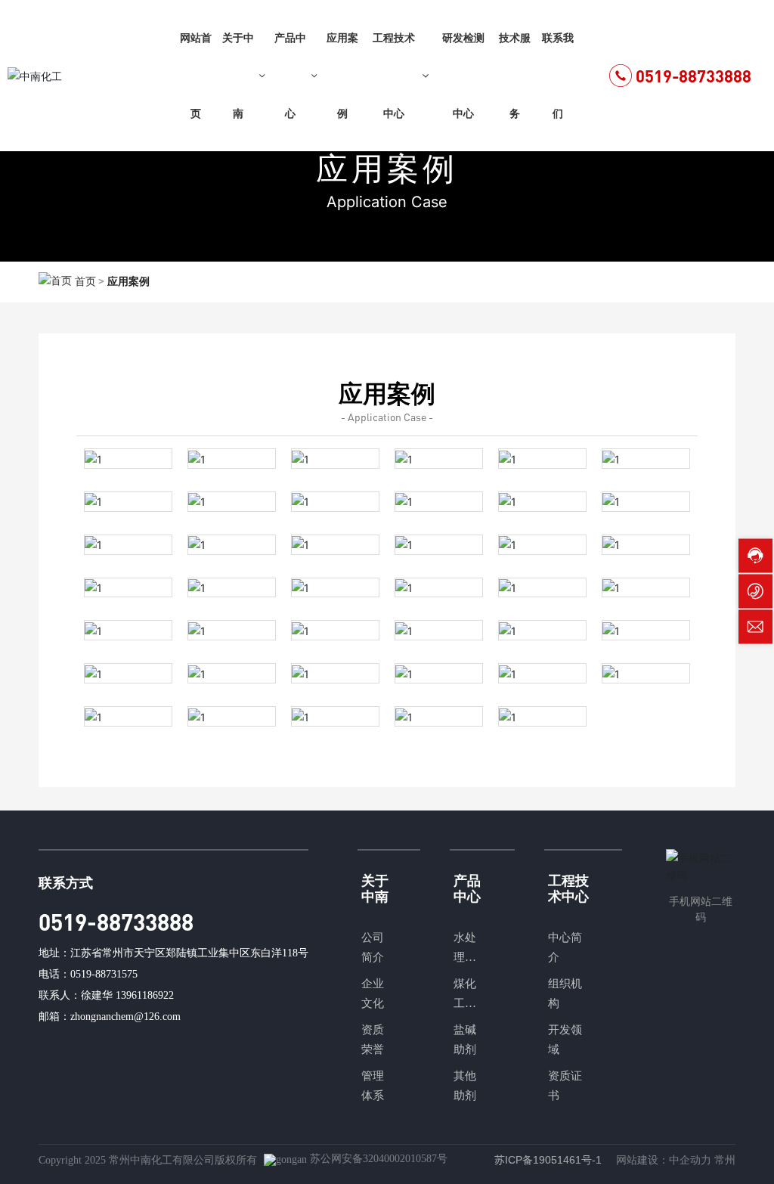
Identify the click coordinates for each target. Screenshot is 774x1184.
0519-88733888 (693, 76)
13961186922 (145, 995)
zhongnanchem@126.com (125, 1016)
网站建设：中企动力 (663, 1160)
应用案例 (387, 168)
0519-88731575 (104, 974)
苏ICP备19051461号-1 (548, 1160)
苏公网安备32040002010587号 (378, 1158)
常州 (724, 1160)
